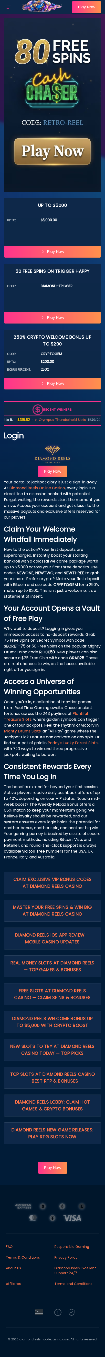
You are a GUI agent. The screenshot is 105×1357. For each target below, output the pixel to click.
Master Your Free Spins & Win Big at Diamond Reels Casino (52, 910)
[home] (42, 10)
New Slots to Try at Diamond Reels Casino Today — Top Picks (52, 1049)
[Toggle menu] (9, 7)
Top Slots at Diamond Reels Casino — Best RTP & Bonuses (52, 1077)
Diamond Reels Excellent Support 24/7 (75, 1270)
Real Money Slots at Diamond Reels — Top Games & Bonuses (52, 966)
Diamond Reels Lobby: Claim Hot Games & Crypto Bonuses (52, 1105)
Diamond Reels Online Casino (37, 488)
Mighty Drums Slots (22, 731)
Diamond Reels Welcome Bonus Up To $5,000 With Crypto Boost (52, 1021)
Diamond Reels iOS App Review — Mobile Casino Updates (52, 938)
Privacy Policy (65, 1257)
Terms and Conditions (73, 1283)
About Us (13, 1268)
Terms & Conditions (23, 1257)
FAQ (9, 1246)
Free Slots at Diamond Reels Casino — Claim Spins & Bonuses (52, 994)
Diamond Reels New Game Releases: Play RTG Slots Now (52, 1133)
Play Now (86, 7)
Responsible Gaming (71, 1246)
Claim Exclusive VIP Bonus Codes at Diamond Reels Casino (52, 882)
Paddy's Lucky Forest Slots (73, 743)
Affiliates (13, 1283)
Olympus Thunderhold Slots (53, 419)
